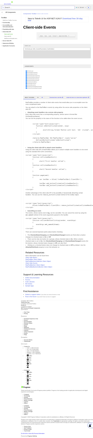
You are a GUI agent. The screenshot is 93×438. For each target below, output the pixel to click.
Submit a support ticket (32, 294)
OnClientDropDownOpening (33, 75)
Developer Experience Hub (31, 318)
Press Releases (28, 398)
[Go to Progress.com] (26, 387)
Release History (28, 323)
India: (33, 350)
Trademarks (56, 421)
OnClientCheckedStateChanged (34, 88)
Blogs (25, 326)
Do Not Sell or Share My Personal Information (33, 433)
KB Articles (28, 284)
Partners (26, 330)
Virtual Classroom (28, 331)
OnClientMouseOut (31, 85)
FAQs (25, 334)
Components (27, 13)
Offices (26, 403)
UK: (33, 349)
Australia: (34, 353)
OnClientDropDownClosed (33, 80)
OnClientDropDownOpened (33, 77)
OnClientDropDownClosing (33, 78)
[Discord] (28, 367)
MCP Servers (24, 308)
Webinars (26, 327)
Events (26, 333)
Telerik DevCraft (25, 302)
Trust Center (27, 430)
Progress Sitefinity (32, 436)
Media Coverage (28, 400)
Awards (26, 397)
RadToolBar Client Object (34, 259)
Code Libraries (30, 282)
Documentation (28, 321)
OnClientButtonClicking (32, 72)
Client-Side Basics (31, 257)
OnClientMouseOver (31, 83)
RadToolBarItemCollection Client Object (38, 261)
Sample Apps (29, 286)
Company (26, 394)
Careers (26, 401)
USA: (33, 348)
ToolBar (34, 13)
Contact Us (27, 346)
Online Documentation (32, 278)
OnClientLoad (30, 71)
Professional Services (29, 329)
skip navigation (7, 4)
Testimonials (27, 341)
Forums (27, 280)
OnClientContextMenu (32, 81)
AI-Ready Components (34, 308)
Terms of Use (27, 426)
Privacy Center (28, 429)
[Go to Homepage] (12, 4)
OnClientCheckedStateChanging (34, 86)
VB (42, 97)
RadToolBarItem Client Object (35, 265)
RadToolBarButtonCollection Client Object (39, 267)
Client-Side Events (31, 263)
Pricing (26, 313)
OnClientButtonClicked (32, 74)
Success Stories (28, 339)
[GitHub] (28, 365)
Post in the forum (30, 296)
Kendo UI (23, 305)
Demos (26, 320)
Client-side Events (42, 13)
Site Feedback (27, 428)
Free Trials (26, 312)
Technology (27, 396)
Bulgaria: (33, 352)
